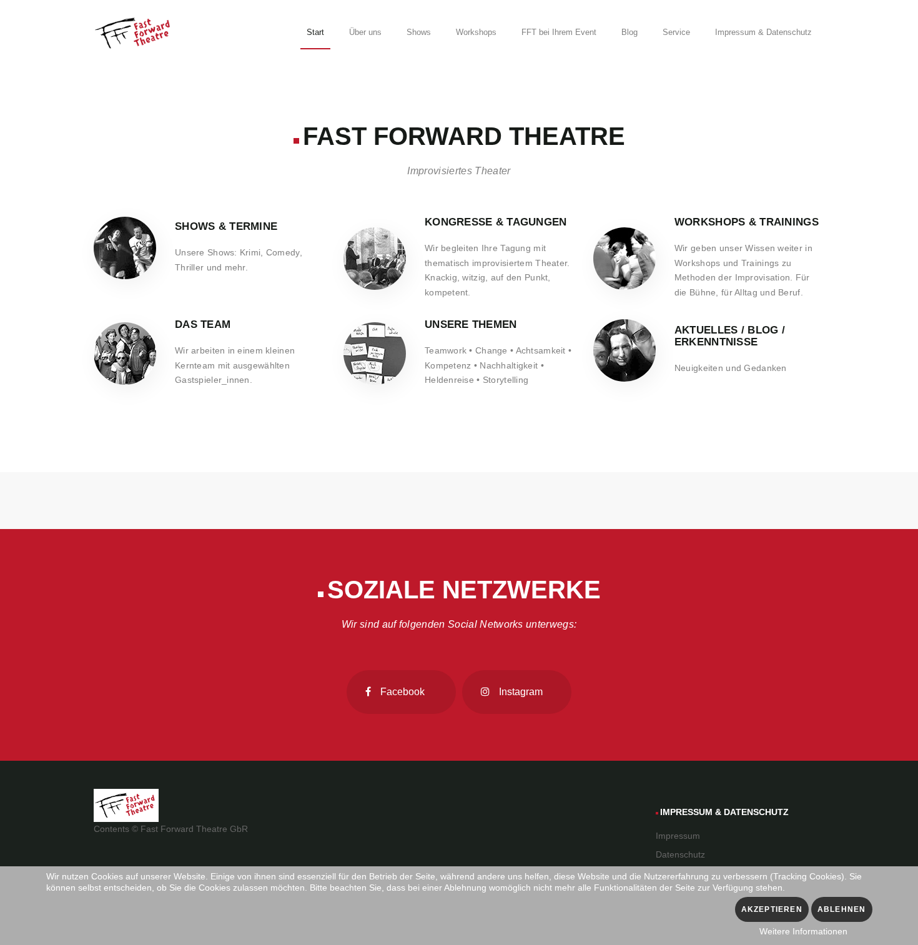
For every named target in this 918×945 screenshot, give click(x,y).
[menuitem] (315, 34)
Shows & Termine (226, 226)
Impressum (678, 836)
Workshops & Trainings (746, 222)
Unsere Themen (471, 324)
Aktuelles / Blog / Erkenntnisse (729, 336)
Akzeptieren (771, 909)
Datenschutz (680, 854)
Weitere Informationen (803, 931)
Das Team (202, 324)
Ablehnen (841, 909)
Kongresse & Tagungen (496, 222)
